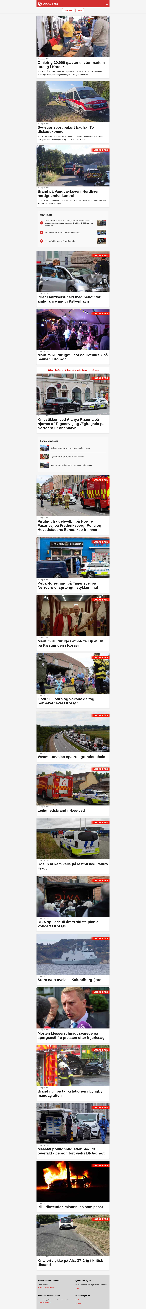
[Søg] (106, 3)
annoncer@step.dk (44, 1302)
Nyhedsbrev (68, 10)
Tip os (79, 10)
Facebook (78, 1300)
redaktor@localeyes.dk (46, 1287)
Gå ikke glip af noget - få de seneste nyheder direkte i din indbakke (73, 370)
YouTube (78, 1303)
